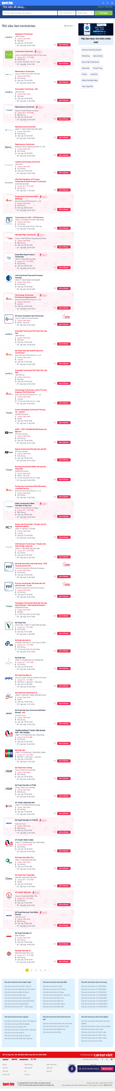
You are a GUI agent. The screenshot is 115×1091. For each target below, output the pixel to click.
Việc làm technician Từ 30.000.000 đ (94, 1004)
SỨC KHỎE (72, 1071)
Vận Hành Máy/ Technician (25, 234)
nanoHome (19, 164)
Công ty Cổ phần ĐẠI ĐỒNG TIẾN (26, 896)
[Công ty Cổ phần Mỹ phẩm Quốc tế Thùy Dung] (9, 54)
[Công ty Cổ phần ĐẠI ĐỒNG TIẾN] (9, 895)
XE (25, 1071)
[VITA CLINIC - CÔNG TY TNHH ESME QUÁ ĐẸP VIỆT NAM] (9, 626)
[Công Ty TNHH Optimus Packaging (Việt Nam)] (9, 238)
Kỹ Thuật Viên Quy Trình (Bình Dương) (26, 913)
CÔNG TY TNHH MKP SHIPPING (25, 259)
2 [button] (31, 970)
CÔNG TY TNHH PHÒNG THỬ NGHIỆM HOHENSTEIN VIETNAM (27, 280)
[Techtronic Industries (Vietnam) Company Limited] (8, 566)
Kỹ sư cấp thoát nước (90, 62)
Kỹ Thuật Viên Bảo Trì (23, 675)
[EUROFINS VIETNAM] (9, 182)
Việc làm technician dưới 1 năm (92, 1029)
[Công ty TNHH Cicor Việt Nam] (9, 771)
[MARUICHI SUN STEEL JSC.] (9, 954)
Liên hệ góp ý (93, 1085)
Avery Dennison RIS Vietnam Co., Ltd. (28, 201)
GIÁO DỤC (94, 1064)
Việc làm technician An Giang (53, 992)
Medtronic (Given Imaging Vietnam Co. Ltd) (30, 147)
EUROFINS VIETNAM (22, 184)
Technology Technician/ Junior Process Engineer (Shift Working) (31, 391)
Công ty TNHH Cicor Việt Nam (25, 770)
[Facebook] (102, 1059)
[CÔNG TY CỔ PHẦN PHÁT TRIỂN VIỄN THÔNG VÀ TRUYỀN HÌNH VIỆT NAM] (9, 753)
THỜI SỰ (5, 1068)
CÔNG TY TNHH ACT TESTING (25, 529)
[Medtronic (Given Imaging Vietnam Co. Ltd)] (9, 147)
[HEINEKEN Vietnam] (9, 413)
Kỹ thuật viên (20, 657)
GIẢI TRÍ (48, 1071)
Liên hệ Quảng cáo (67, 1085)
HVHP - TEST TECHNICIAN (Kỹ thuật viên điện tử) (31, 430)
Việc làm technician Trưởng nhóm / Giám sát (20, 1030)
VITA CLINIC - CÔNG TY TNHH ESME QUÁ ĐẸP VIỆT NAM (30, 625)
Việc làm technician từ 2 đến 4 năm (93, 1032)
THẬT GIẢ (93, 1071)
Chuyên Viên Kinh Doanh (91, 50)
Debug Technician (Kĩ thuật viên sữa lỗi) (30, 449)
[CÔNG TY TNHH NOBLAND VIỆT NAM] (9, 547)
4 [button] (40, 970)
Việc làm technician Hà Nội (52, 986)
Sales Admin (98, 56)
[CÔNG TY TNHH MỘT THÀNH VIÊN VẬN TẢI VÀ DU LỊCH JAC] (9, 696)
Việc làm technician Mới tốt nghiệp (16, 1024)
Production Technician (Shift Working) (26, 197)
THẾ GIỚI (5, 1071)
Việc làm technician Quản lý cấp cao (17, 1035)
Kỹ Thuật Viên (20, 622)
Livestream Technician (24, 51)
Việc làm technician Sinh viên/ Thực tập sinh (20, 1021)
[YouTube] (112, 1059)
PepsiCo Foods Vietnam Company (27, 111)
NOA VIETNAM (20, 936)
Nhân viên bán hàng (90, 80)
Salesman (86, 68)
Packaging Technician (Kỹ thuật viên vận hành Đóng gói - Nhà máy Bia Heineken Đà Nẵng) (31, 604)
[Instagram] (106, 1059)
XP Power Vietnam (21, 434)
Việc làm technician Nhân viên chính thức (57, 1023)
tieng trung (97, 68)
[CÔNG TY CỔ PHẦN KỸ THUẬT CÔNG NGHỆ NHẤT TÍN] (9, 220)
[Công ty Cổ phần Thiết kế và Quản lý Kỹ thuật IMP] (9, 678)
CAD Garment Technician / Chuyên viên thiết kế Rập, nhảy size (30, 545)
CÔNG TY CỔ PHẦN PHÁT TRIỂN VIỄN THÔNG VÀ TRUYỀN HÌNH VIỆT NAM (30, 753)
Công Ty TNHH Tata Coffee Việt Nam (27, 74)
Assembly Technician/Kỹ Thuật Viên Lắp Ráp (31, 332)
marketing (86, 56)
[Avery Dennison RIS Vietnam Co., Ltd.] (9, 199)
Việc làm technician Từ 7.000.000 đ (93, 992)
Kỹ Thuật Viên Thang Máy (24, 875)
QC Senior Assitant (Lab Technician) (29, 316)
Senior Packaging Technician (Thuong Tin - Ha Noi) (30, 410)
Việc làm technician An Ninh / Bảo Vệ (17, 986)
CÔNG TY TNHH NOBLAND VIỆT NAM (27, 548)
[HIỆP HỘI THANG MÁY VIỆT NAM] (9, 878)
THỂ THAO (72, 1064)
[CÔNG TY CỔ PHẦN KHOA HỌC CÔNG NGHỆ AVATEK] (9, 733)
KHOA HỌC (72, 1068)
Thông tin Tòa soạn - (93, 1083)
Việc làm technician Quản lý (14, 1033)
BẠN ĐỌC (93, 1068)
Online (84, 74)
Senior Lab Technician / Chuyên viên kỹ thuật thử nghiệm (30, 525)
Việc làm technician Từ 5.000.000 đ (93, 989)
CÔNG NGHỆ (28, 1068)
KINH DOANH (28, 1064)
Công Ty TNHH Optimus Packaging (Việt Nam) (30, 238)
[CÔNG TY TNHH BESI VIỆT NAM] (9, 860)
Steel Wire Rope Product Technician (25, 255)
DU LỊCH (27, 1074)
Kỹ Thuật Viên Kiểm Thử (24, 857)
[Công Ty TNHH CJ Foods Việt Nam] (8, 319)
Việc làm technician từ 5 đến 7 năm (93, 1035)
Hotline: (105, 1085)
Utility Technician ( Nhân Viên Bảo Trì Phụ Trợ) (24, 504)
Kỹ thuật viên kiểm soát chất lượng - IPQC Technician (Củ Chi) (31, 564)
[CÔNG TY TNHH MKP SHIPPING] (9, 257)
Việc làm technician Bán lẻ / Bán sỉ (16, 992)
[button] (108, 3)
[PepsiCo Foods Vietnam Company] (9, 110)
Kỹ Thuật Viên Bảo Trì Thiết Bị (26, 820)
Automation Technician (26, 89)
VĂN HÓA (49, 1068)
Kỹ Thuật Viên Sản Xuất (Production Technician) (29, 351)
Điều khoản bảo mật (81, 1085)
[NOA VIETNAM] (9, 936)
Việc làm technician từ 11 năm (91, 1041)
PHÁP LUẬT (6, 1074)
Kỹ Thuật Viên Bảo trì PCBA (25, 785)
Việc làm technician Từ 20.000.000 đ (94, 1001)
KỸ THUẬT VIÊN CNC (23, 892)
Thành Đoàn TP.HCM (106, 1083)
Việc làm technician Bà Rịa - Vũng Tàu (56, 995)
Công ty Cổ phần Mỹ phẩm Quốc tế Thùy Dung (30, 55)
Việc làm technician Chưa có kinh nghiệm (96, 1026)
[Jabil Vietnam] (9, 37)
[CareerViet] (103, 1055)
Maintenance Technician (24, 71)
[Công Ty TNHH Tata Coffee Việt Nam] (9, 74)
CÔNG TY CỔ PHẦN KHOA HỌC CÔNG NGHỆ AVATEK (29, 735)
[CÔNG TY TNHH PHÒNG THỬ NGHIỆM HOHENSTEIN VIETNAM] (9, 278)
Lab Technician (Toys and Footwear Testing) (29, 276)
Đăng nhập (109, 7)
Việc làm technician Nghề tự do (54, 1029)
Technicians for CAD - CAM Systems (29, 217)
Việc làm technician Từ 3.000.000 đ (93, 986)
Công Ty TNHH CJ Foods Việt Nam (26, 318)
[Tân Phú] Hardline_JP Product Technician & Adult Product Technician (30, 180)
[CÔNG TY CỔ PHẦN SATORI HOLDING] (9, 806)
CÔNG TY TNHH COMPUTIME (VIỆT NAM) (28, 129)
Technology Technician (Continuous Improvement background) (25, 296)
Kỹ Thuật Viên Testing (23, 767)
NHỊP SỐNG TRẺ (51, 1064)
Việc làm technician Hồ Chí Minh (54, 989)
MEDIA (4, 1064)
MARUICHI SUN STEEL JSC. (24, 953)
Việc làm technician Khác (52, 1032)
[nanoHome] (9, 165)
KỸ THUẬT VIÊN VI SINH (24, 840)
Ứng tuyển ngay (64, 44)
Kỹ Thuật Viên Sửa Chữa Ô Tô (26, 693)
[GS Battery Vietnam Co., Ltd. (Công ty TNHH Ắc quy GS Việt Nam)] (9, 643)
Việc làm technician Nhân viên (15, 1027)
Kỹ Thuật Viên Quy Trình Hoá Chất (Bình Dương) (30, 711)
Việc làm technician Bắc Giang (54, 1004)
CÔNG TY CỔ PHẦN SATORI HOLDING (27, 805)
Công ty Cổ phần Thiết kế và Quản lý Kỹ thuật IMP (30, 678)
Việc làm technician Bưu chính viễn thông (19, 1001)
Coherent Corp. (20, 715)
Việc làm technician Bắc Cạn (53, 1001)
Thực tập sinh (87, 86)
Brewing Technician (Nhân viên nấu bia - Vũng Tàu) (31, 467)
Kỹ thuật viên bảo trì (23, 640)
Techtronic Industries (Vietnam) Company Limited (29, 568)
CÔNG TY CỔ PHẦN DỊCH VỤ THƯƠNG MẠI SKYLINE (29, 660)
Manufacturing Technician (25, 127)
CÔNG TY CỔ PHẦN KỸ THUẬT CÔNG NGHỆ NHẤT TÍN (29, 220)
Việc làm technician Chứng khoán (16, 1004)
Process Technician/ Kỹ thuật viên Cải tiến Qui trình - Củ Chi (30, 584)
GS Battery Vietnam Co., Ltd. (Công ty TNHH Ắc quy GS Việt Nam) (30, 643)
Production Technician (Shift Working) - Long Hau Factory (31, 487)
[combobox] (29, 13)
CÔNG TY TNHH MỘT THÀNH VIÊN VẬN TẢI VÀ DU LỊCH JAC (30, 695)
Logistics (94, 74)
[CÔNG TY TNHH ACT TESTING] (9, 527)
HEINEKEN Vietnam (21, 414)
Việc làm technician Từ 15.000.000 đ (94, 998)
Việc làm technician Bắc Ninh (53, 1007)
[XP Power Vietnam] (9, 432)
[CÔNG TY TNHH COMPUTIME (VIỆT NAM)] (9, 130)
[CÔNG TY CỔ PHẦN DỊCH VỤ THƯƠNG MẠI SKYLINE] (9, 661)
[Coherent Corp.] (9, 713)
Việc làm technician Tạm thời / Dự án (56, 1026)
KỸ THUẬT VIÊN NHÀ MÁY (25, 802)
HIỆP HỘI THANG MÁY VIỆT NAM (26, 877)
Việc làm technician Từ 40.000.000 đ (94, 1007)
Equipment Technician (24, 34)
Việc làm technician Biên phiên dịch (17, 998)
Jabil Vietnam (20, 36)
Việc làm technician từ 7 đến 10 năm (94, 1038)
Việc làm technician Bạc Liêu (53, 998)
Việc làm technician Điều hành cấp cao (18, 1038)
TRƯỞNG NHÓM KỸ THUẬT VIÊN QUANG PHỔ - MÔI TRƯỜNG (30, 731)
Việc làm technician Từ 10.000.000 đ (94, 995)
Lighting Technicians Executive (27, 162)
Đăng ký (101, 7)
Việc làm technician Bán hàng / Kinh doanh (19, 989)
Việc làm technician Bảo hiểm (15, 995)
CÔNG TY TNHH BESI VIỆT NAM (25, 860)
